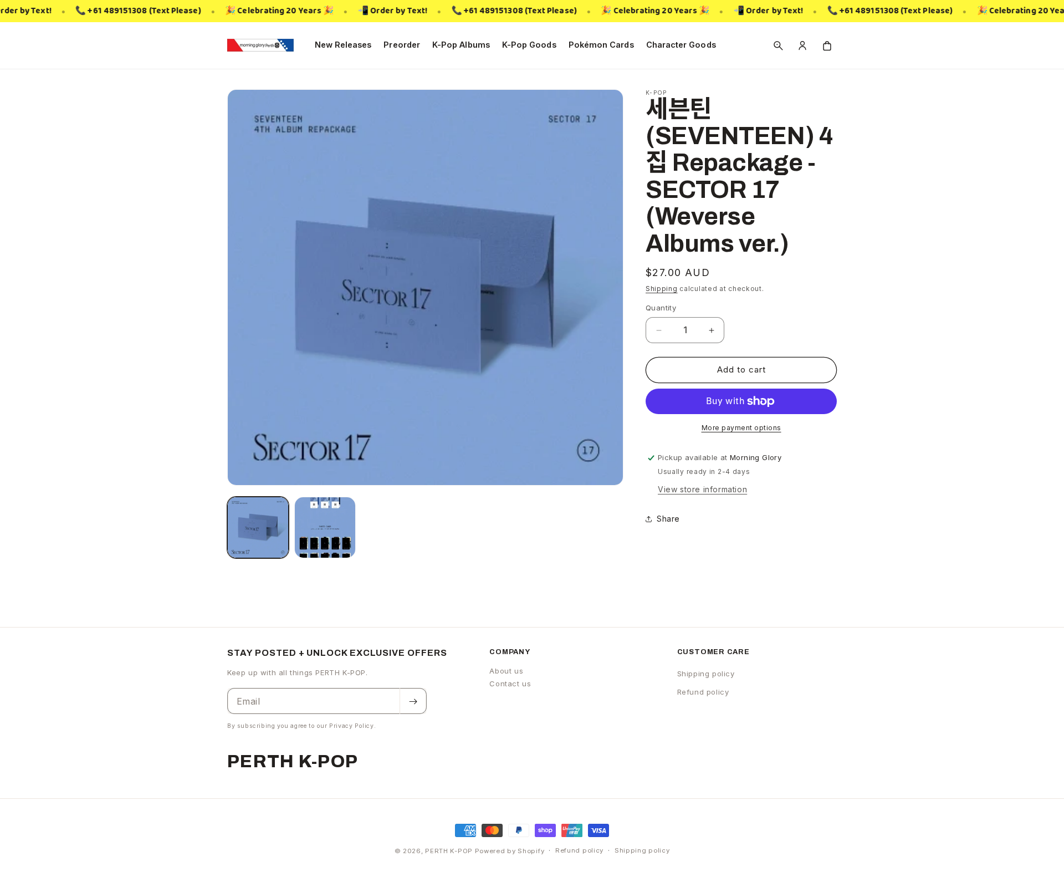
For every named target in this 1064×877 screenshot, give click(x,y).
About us (506, 670)
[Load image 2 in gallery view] (325, 527)
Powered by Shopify (510, 851)
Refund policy (703, 692)
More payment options (741, 428)
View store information (702, 489)
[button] (778, 45)
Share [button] (668, 518)
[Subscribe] (413, 702)
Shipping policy (706, 673)
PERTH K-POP (449, 851)
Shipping (662, 288)
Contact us (510, 683)
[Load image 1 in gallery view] (258, 527)
